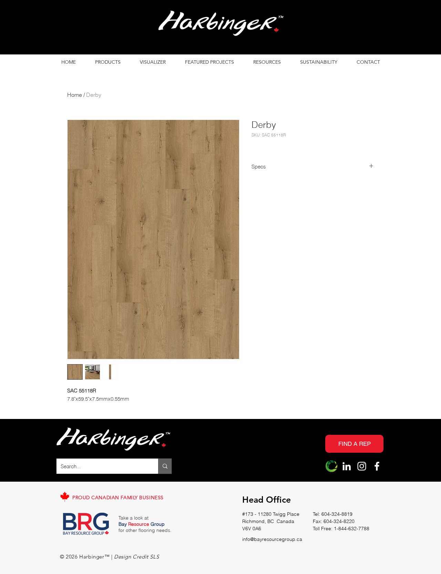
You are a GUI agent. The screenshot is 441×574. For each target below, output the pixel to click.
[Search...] (165, 466)
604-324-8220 (339, 521)
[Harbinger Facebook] (377, 466)
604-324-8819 (336, 514)
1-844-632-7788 (351, 528)
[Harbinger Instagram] (362, 466)
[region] (220, 25)
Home (74, 94)
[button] (107, 62)
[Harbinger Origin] (331, 466)
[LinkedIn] (346, 466)
